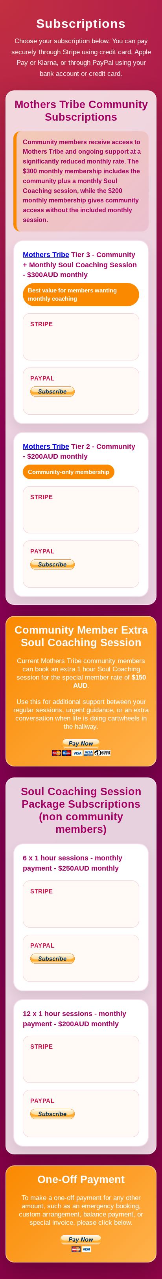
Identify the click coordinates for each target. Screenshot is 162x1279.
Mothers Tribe (46, 254)
